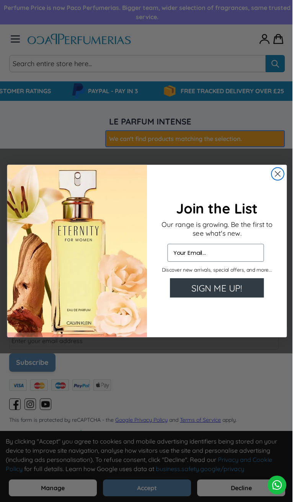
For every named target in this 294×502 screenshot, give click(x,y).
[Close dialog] (277, 174)
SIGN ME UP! (216, 287)
